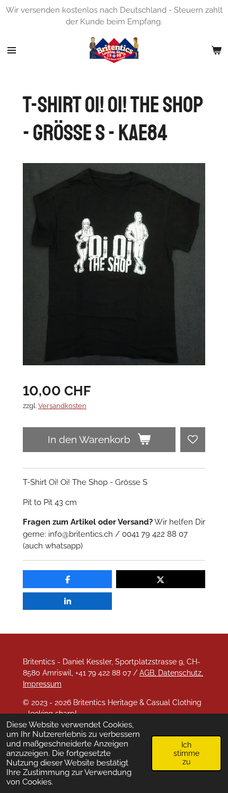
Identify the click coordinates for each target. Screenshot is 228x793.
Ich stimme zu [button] (186, 753)
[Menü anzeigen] (11, 50)
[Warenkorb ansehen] (216, 50)
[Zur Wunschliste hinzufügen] (192, 439)
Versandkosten (62, 406)
